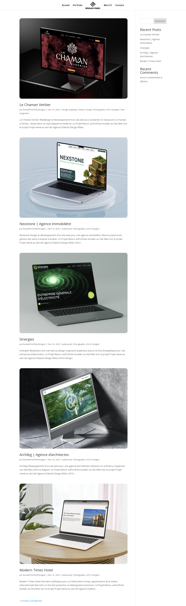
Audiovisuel (67, 228)
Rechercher (160, 21)
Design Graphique (70, 109)
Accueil (65, 5)
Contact (119, 5)
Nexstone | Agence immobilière (45, 223)
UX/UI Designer (112, 109)
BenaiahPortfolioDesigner (34, 109)
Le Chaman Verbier (35, 104)
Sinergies (26, 339)
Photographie (99, 109)
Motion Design (85, 109)
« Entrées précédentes (30, 600)
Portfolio (77, 5)
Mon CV (108, 5)
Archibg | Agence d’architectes (44, 454)
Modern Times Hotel (36, 570)
